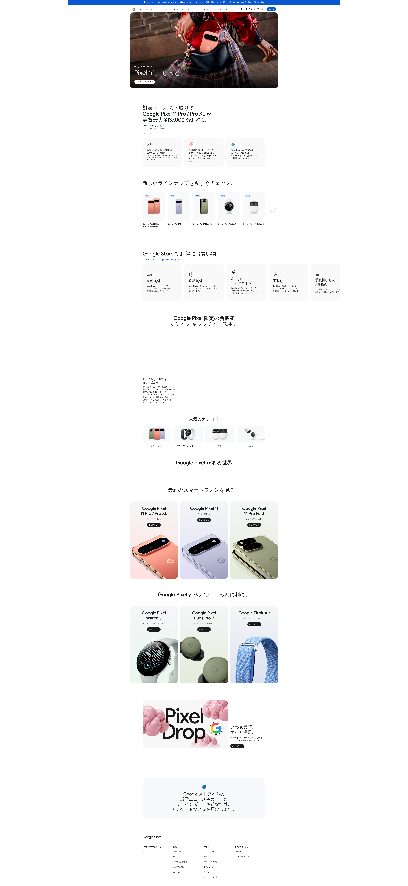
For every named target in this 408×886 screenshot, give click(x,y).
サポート (229, 9)
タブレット (198, 9)
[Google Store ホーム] (134, 9)
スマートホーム (187, 9)
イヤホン (177, 9)
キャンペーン (219, 9)
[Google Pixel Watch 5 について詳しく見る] (229, 214)
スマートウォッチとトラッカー (161, 9)
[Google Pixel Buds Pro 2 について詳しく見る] (254, 214)
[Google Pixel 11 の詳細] (179, 214)
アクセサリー (208, 9)
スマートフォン (143, 9)
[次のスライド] (272, 208)
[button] (242, 9)
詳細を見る (259, 2)
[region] (204, 214)
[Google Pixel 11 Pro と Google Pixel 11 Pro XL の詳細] (154, 214)
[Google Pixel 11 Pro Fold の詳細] (204, 214)
